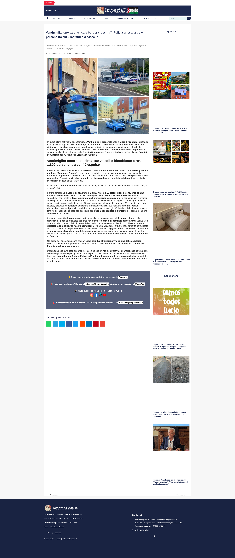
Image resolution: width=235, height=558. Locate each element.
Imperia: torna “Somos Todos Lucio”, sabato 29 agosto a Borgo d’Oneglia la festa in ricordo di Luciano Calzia (169, 346)
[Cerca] (189, 18)
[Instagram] (172, 10)
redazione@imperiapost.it (97, 284)
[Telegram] (182, 10)
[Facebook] (167, 10)
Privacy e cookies (54, 533)
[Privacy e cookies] (45, 531)
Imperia (56, 18)
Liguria (106, 18)
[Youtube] (177, 10)
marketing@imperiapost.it (131, 303)
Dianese (72, 18)
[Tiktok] (187, 10)
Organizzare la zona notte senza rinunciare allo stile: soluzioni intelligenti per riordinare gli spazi (171, 262)
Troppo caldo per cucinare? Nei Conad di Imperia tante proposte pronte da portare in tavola (170, 194)
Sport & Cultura (125, 18)
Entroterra (89, 18)
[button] (48, 324)
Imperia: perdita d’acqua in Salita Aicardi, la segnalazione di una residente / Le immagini (170, 414)
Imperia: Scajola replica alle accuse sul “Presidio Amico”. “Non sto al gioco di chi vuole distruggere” (171, 482)
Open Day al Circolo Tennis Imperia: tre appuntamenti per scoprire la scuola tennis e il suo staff (171, 130)
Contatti (145, 18)
